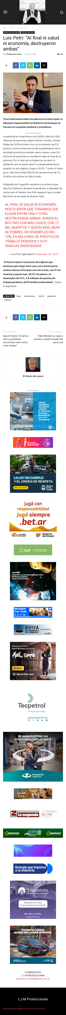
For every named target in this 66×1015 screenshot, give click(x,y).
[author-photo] (33, 372)
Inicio (5, 27)
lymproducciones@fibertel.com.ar (33, 978)
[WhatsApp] (30, 65)
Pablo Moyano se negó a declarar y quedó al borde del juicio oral (48, 339)
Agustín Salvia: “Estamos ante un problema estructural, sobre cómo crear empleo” (15, 341)
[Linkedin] (37, 65)
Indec (19, 296)
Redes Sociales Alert (19, 27)
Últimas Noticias (27, 32)
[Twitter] (23, 65)
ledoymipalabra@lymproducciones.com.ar (24, 1008)
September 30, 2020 (46, 254)
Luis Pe (41, 296)
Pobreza (7, 300)
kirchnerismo (29, 296)
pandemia (51, 296)
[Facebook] (16, 65)
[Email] (44, 65)
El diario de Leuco (14, 54)
